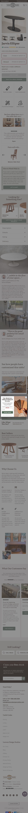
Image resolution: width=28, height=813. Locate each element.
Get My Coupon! (7, 412)
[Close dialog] (26, 397)
